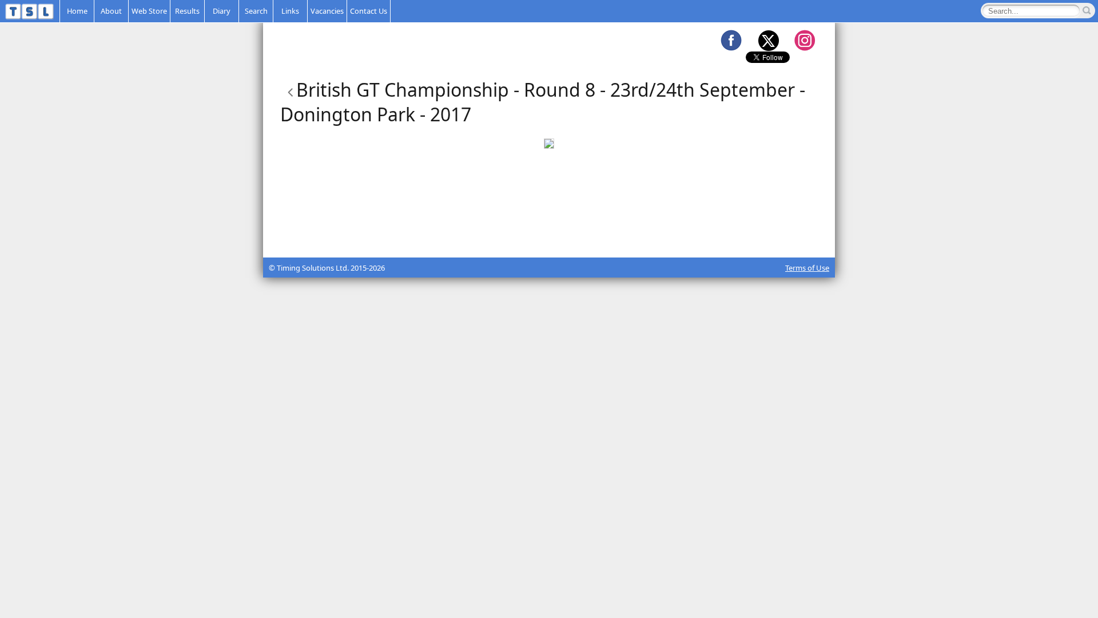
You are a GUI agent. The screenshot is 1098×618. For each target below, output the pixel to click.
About (111, 11)
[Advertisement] (549, 229)
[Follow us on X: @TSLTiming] (768, 40)
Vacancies (327, 11)
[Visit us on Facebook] (730, 40)
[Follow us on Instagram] (804, 40)
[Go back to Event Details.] (288, 89)
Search (256, 11)
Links (290, 11)
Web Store (149, 11)
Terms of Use (807, 268)
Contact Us (368, 11)
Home (77, 11)
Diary (221, 11)
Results (187, 11)
